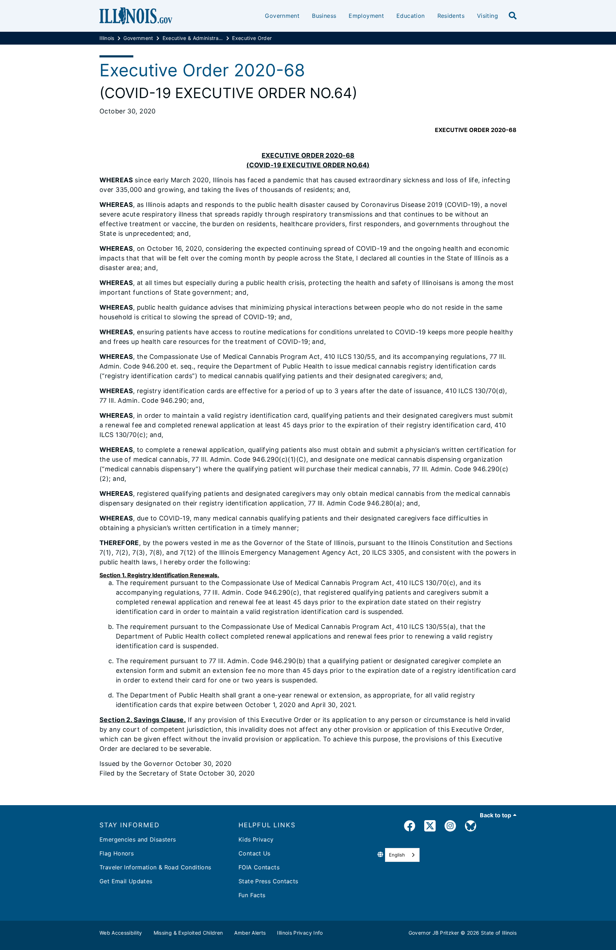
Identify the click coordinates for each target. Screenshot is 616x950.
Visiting (487, 15)
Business (324, 15)
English (397, 855)
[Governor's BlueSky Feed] (470, 827)
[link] (409, 827)
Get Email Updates (125, 881)
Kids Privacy (256, 839)
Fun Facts (251, 895)
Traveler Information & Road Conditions (155, 867)
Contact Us (254, 853)
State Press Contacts (268, 881)
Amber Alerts (250, 933)
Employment (366, 15)
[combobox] (402, 855)
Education (410, 15)
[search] (513, 16)
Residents (450, 15)
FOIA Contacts (258, 867)
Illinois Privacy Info (300, 933)
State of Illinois (499, 933)
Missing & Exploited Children (188, 933)
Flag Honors (116, 853)
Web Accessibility (120, 933)
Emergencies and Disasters (137, 839)
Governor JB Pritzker (434, 933)
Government (282, 15)
